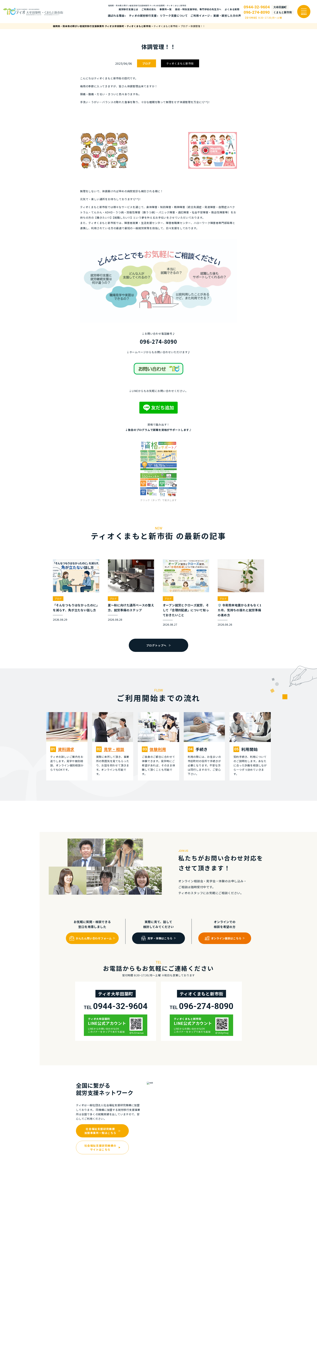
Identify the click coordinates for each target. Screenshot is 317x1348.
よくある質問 (232, 9)
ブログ (146, 63)
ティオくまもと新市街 (180, 63)
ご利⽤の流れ (148, 9)
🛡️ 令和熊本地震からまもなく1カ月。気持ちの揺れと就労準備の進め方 (239, 610)
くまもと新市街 (282, 12)
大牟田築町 (280, 7)
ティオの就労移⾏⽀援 (143, 15)
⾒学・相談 (114, 749)
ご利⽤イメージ (200, 15)
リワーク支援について (174, 15)
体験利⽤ (158, 749)
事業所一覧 (165, 9)
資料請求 (66, 749)
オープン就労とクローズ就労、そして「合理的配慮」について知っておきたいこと (186, 610)
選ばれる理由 (116, 15)
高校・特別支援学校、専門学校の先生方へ (198, 9)
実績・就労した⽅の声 (227, 15)
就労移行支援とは (128, 9)
